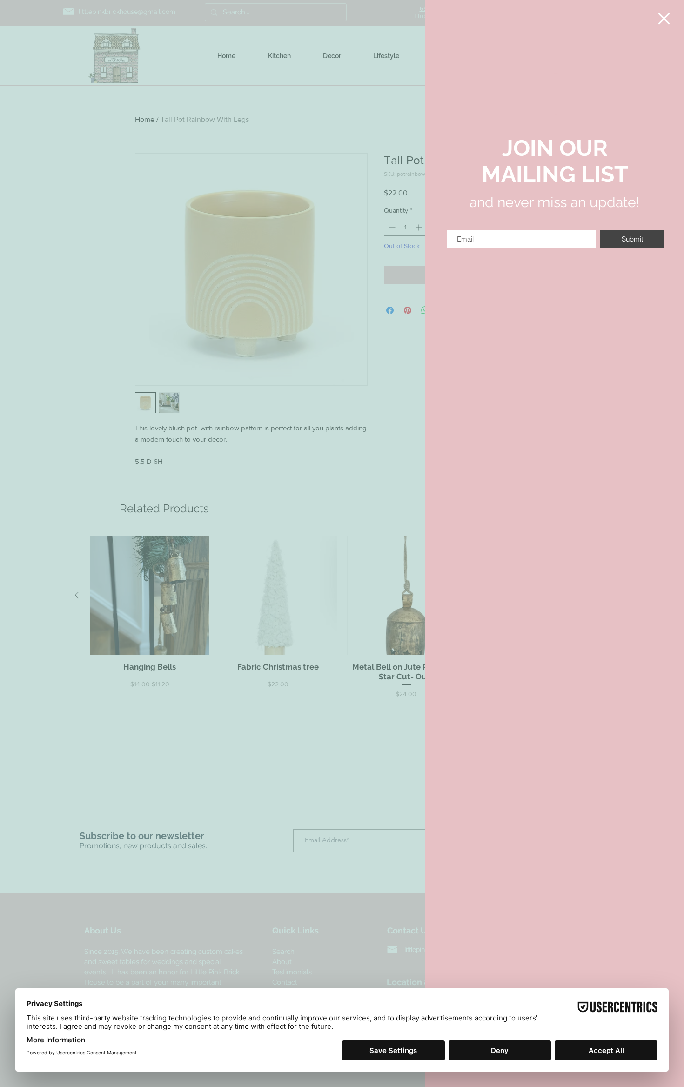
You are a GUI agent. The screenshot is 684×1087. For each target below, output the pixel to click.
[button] (664, 19)
